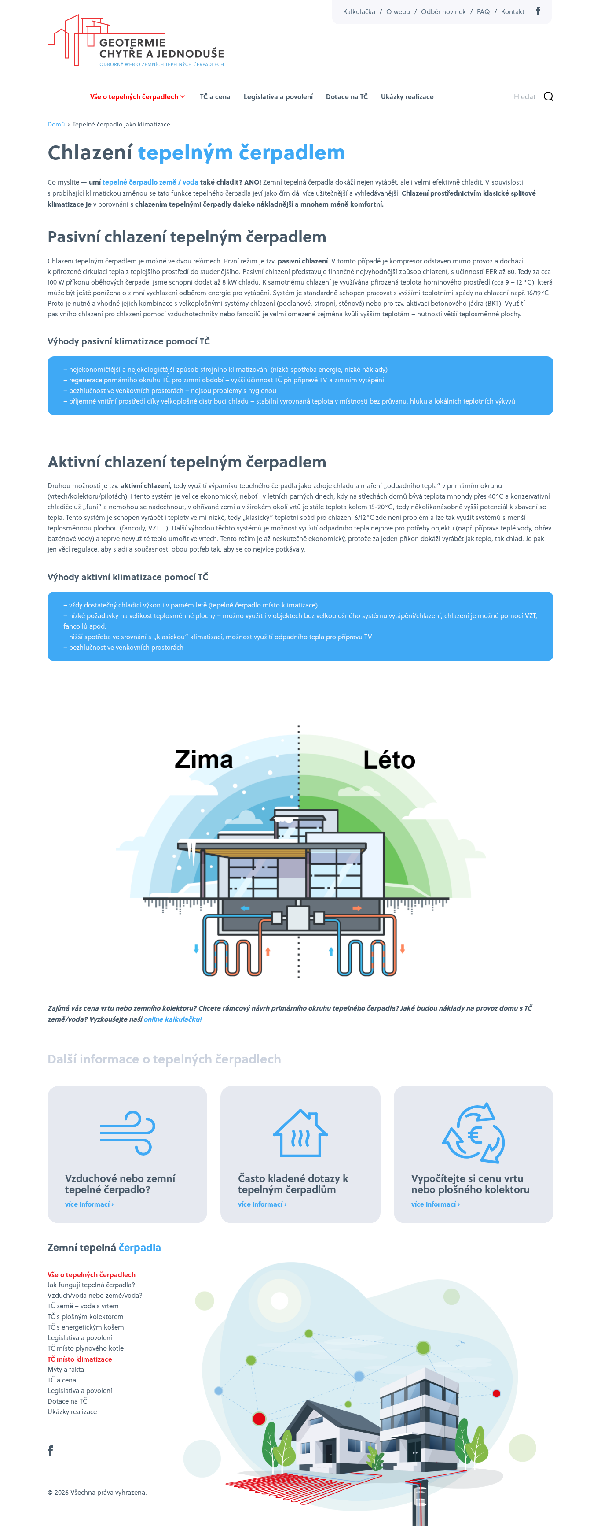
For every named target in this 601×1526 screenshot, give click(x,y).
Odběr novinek (443, 11)
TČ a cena (215, 96)
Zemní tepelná (104, 1247)
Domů (56, 124)
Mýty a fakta (66, 1369)
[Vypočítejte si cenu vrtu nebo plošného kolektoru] (473, 1155)
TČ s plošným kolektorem (86, 1316)
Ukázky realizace (407, 96)
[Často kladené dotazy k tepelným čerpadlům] (300, 1155)
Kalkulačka (359, 11)
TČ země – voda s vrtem (83, 1306)
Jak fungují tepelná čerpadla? (91, 1284)
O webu (398, 11)
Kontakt (512, 11)
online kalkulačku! (172, 1019)
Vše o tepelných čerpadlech (134, 96)
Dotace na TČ (347, 96)
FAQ (483, 11)
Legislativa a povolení (278, 96)
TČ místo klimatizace (80, 1359)
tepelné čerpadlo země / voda (150, 182)
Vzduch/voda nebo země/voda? (95, 1295)
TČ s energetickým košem (86, 1327)
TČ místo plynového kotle (86, 1348)
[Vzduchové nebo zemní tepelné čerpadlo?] (127, 1155)
